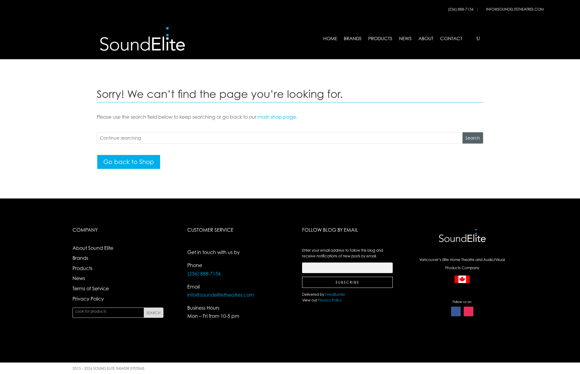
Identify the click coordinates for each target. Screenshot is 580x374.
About (425, 38)
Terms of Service (90, 288)
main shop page (277, 117)
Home (330, 38)
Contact (451, 38)
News (405, 38)
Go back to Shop (128, 162)
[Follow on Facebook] (456, 311)
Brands (353, 38)
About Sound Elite (92, 248)
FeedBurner (335, 294)
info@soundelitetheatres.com (515, 9)
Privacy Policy (88, 299)
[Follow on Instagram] (468, 311)
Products (380, 38)
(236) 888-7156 (461, 9)
